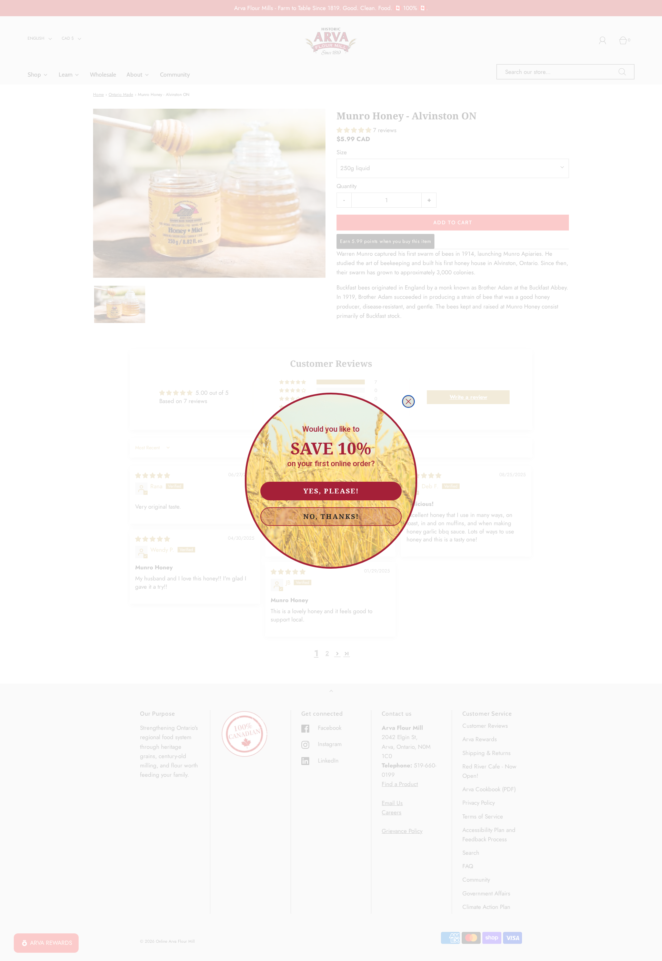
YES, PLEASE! (331, 491)
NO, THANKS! (331, 516)
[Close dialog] (408, 401)
